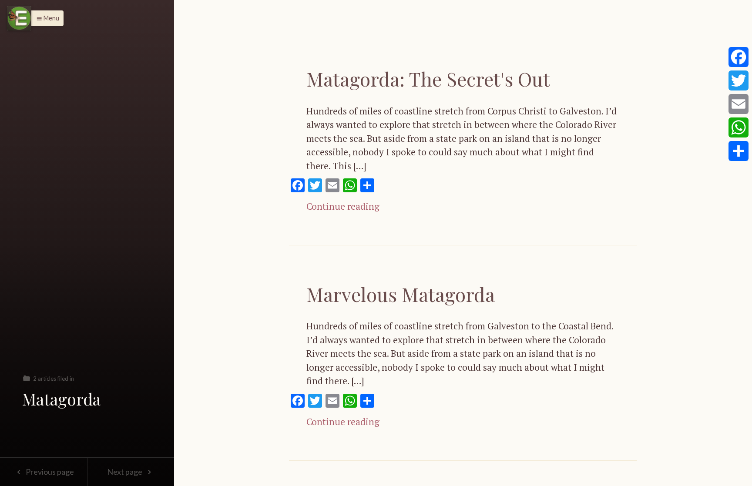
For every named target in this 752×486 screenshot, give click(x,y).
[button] (45, 18)
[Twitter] (738, 80)
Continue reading (342, 206)
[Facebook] (738, 57)
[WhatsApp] (738, 127)
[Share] (738, 151)
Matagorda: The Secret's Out (428, 78)
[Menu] (19, 18)
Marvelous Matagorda (400, 294)
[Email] (738, 104)
